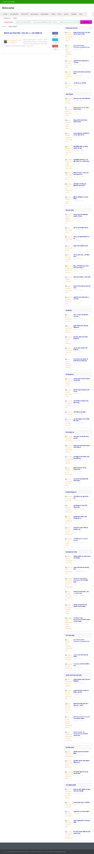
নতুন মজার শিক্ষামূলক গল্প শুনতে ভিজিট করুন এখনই (81, 419)
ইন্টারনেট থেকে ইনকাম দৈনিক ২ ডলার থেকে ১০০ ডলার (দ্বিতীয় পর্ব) (23, 33)
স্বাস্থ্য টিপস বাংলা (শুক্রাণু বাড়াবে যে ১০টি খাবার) (81, 61)
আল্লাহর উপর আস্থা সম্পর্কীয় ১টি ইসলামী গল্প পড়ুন (80, 528)
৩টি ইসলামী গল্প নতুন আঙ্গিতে (79, 412)
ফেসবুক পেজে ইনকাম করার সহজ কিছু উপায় (81, 568)
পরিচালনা (15, 18)
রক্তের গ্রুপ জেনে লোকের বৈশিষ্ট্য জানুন (81, 98)
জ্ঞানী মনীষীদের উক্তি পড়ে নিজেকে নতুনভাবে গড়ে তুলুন (80, 147)
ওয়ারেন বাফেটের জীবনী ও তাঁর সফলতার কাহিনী (81, 821)
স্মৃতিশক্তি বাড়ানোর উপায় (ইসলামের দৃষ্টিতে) (81, 752)
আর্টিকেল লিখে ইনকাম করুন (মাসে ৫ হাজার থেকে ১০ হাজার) (80, 704)
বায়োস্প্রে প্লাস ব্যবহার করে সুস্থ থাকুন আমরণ (81, 72)
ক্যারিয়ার (53, 14)
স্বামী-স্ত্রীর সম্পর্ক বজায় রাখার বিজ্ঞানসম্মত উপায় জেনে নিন (79, 184)
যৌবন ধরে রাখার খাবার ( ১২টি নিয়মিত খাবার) (81, 255)
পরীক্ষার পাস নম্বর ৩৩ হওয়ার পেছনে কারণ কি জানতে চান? (81, 173)
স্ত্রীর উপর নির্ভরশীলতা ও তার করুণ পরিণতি (80, 198)
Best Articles (44, 14)
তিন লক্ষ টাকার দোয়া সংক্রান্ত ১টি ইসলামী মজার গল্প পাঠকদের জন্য (80, 360)
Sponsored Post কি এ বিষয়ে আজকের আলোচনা (81, 108)
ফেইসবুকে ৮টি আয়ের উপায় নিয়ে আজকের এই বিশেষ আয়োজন (80, 605)
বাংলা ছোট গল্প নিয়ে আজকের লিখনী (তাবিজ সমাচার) (80, 479)
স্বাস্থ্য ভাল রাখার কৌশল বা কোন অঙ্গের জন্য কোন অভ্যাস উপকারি (81, 33)
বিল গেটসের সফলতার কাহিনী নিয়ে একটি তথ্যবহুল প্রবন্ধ (81, 832)
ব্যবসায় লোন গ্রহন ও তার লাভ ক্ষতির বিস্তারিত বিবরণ (58, 22)
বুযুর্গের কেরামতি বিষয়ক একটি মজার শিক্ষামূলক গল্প (80, 326)
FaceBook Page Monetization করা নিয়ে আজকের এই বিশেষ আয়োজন (81, 619)
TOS (80, 14)
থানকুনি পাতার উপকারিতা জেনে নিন (80, 246)
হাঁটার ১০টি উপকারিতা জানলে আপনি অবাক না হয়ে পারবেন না (80, 266)
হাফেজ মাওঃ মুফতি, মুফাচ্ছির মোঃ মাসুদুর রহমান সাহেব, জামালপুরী (81, 790)
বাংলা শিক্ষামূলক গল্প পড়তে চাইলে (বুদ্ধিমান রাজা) (80, 506)
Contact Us (7, 18)
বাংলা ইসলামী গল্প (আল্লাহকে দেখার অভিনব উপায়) (80, 401)
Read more (30, 46)
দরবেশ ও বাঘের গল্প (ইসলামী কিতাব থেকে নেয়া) (80, 315)
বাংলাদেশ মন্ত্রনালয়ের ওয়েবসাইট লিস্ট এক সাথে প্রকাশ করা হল (81, 134)
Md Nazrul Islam (14, 36)
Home (5, 14)
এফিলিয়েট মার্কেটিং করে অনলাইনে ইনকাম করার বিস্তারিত (81, 557)
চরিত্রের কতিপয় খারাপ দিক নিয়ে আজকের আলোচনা (80, 121)
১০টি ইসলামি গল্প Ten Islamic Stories (80, 539)
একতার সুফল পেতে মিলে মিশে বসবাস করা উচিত (81, 437)
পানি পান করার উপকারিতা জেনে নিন (80, 228)
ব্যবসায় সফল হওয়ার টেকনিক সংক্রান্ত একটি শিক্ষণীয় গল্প (81, 446)
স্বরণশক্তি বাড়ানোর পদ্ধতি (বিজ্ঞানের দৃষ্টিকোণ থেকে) (81, 761)
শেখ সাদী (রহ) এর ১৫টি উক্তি (79, 83)
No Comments (35, 36)
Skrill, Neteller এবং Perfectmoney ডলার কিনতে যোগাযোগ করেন (80, 733)
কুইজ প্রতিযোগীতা (14, 14)
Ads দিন (66, 14)
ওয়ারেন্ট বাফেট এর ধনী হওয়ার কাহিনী (81, 811)
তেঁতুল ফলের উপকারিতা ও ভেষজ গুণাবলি (81, 277)
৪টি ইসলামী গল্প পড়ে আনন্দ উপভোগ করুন (80, 497)
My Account (34, 14)
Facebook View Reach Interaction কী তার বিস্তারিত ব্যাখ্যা (80, 580)
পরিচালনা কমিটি (24, 14)
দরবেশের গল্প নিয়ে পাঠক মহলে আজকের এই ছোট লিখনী (81, 379)
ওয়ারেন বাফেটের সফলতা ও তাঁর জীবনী (81, 802)
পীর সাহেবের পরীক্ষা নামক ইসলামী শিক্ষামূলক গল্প (80, 337)
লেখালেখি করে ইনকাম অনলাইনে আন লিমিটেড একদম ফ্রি (81, 691)
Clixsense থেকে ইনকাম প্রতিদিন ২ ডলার (81, 664)
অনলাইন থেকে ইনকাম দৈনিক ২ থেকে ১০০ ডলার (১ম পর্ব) (81, 592)
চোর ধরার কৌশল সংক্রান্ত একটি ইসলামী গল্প (80, 348)
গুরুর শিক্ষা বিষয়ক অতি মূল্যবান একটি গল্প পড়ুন (81, 390)
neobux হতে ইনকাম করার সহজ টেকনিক (80, 655)
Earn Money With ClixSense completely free (81, 46)
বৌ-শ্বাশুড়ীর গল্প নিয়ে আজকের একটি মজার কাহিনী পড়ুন (81, 457)
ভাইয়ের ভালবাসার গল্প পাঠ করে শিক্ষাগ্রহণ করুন (79, 468)
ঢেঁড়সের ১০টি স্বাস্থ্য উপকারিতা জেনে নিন (81, 237)
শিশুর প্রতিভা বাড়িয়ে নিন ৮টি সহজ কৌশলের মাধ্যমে (80, 772)
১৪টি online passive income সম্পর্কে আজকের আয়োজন (81, 717)
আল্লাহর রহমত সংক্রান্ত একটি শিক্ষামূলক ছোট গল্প (80, 517)
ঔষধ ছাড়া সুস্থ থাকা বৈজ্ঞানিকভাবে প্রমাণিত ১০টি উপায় (32, 22)
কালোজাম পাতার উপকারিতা (9, 2)
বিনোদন (59, 14)
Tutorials (73, 14)
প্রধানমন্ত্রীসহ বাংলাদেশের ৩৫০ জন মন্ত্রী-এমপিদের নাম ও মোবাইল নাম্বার (81, 160)
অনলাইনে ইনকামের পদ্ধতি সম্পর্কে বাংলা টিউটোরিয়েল (81, 680)
